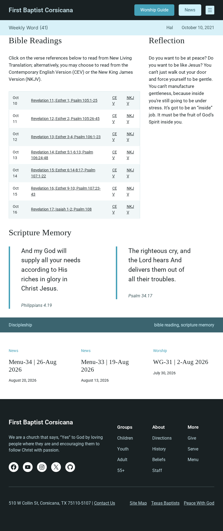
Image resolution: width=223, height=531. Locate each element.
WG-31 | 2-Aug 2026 (180, 361)
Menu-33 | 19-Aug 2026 (105, 365)
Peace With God (199, 503)
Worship (160, 350)
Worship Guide (154, 10)
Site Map (138, 503)
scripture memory (197, 325)
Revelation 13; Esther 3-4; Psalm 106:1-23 (66, 137)
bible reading (166, 325)
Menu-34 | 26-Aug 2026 (33, 365)
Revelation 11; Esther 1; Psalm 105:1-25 (64, 100)
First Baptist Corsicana (41, 10)
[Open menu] (210, 10)
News (190, 10)
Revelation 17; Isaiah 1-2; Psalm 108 (61, 209)
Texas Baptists (165, 503)
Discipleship (20, 325)
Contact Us (104, 503)
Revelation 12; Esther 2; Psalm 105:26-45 (65, 118)
